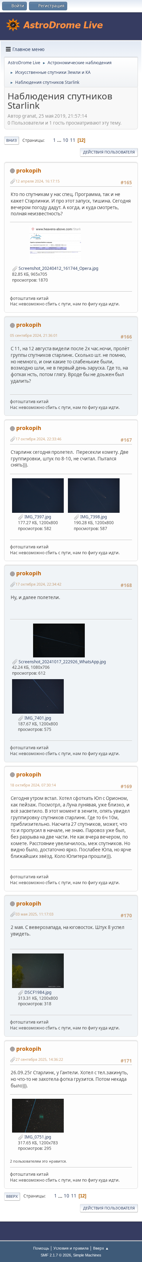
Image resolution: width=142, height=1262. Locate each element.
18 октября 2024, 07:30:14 (33, 784)
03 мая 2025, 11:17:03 (34, 914)
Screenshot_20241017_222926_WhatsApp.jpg (62, 662)
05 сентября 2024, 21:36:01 (34, 335)
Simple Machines (87, 1255)
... (59, 140)
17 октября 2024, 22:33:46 (38, 438)
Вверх (12, 1196)
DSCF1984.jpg (37, 992)
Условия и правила (71, 1248)
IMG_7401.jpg (37, 718)
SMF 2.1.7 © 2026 (56, 1255)
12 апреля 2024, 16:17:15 (38, 181)
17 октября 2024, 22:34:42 (38, 584)
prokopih (28, 170)
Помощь (41, 1248)
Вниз (11, 140)
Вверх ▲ (101, 1248)
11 (72, 140)
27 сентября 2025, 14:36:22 (39, 1059)
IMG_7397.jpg (37, 517)
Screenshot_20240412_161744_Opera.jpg (58, 268)
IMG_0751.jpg (37, 1137)
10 (65, 140)
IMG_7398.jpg (93, 517)
